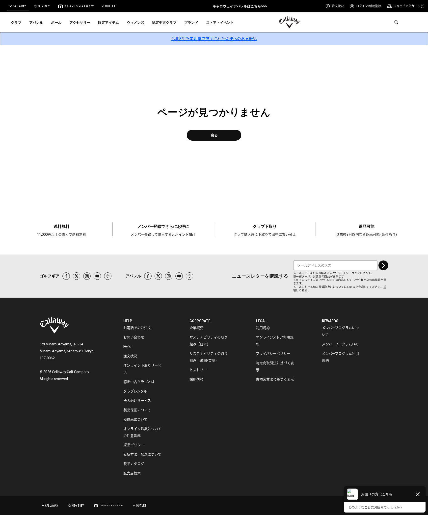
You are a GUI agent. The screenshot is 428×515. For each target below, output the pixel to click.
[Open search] (396, 22)
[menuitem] (334, 6)
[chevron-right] (383, 265)
